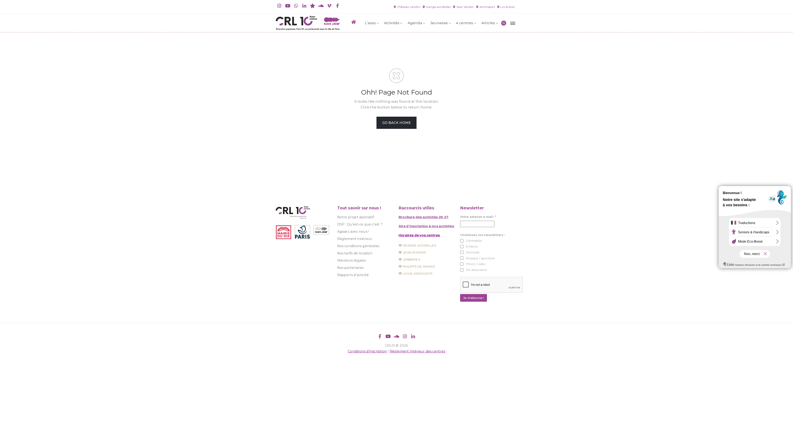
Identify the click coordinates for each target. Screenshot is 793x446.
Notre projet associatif (355, 217)
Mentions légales (351, 260)
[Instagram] (279, 5)
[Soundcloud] (321, 5)
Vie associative (476, 270)
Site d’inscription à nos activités (426, 226)
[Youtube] (287, 5)
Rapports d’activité (353, 275)
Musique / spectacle (480, 258)
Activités (392, 23)
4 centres (464, 23)
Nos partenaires (350, 268)
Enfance (472, 246)
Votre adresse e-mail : (478, 217)
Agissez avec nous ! (353, 232)
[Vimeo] (329, 5)
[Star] (312, 5)
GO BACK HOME (396, 123)
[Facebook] (337, 5)
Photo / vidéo (476, 264)
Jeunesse (439, 23)
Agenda (415, 23)
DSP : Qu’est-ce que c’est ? (359, 224)
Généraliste (474, 241)
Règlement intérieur (354, 239)
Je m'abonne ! (473, 298)
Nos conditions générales (358, 246)
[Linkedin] (304, 5)
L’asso (370, 23)
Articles (488, 23)
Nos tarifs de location (354, 253)
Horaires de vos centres (419, 235)
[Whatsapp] (296, 5)
